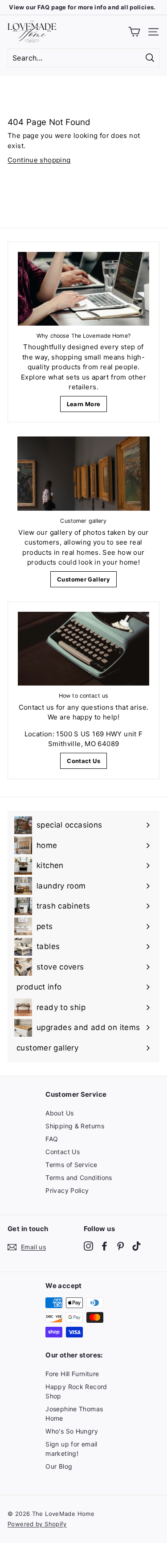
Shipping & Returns (74, 1126)
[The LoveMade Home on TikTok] (136, 1245)
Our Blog (58, 1466)
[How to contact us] (83, 649)
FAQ (51, 1139)
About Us (59, 1113)
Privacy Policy (67, 1190)
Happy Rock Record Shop (76, 1391)
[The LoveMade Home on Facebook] (104, 1245)
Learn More (84, 404)
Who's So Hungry (71, 1431)
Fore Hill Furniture (72, 1373)
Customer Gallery (83, 579)
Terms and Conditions (78, 1177)
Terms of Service (71, 1164)
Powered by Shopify (37, 1523)
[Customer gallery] (83, 473)
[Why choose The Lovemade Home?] (83, 289)
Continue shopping (39, 160)
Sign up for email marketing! (71, 1448)
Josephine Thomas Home (74, 1413)
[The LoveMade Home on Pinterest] (120, 1245)
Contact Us (83, 760)
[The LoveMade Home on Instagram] (88, 1245)
